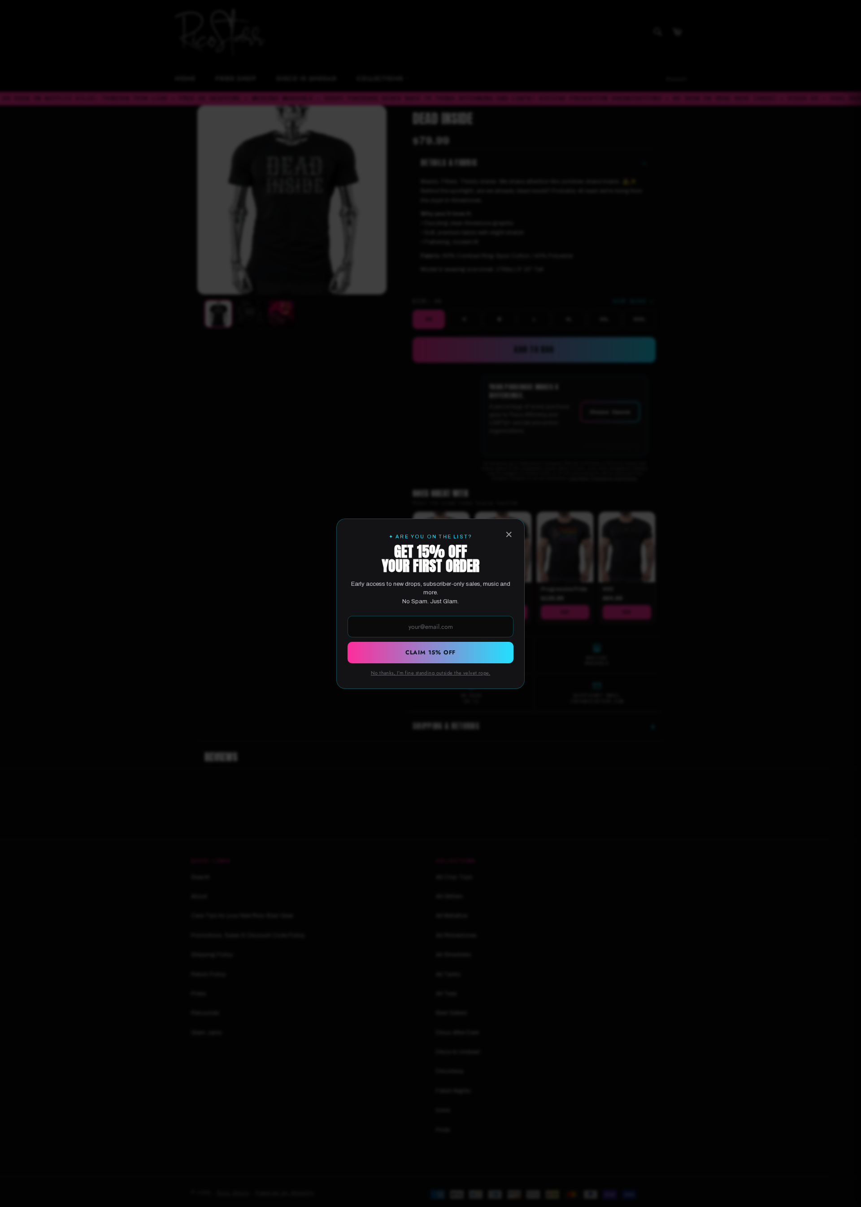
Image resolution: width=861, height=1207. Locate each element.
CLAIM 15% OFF (430, 652)
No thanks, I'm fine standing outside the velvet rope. (430, 672)
